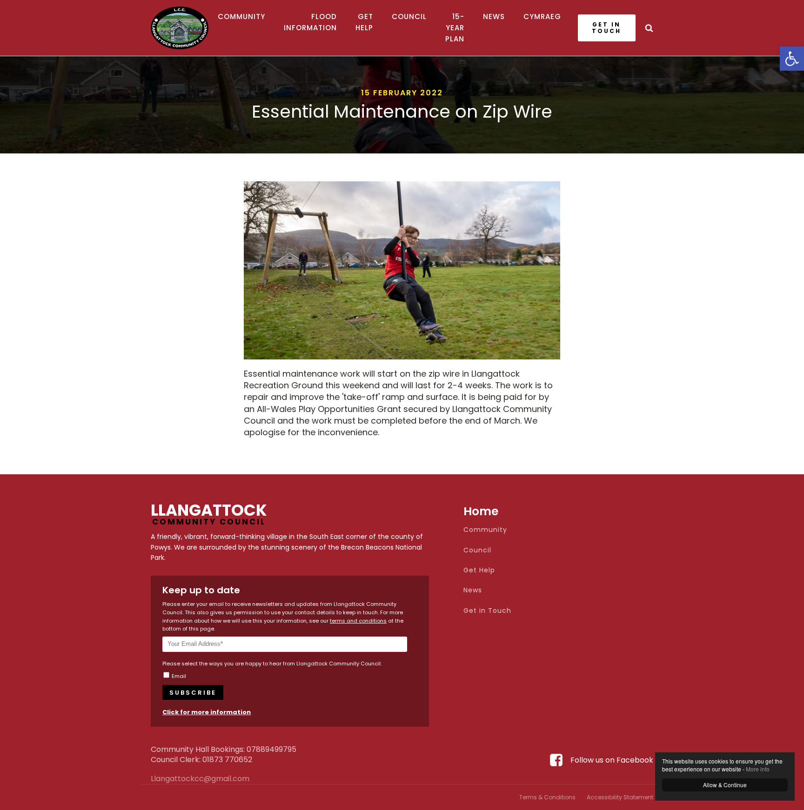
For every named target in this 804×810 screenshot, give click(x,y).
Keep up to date (201, 590)
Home (480, 511)
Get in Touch (487, 610)
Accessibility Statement (620, 797)
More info (758, 769)
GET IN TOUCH (606, 27)
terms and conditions (358, 620)
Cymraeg (542, 16)
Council (409, 16)
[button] (792, 58)
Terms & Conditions (547, 797)
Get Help (364, 22)
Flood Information (310, 22)
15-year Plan (454, 28)
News (494, 16)
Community (241, 16)
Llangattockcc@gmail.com (174, 779)
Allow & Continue (725, 785)
